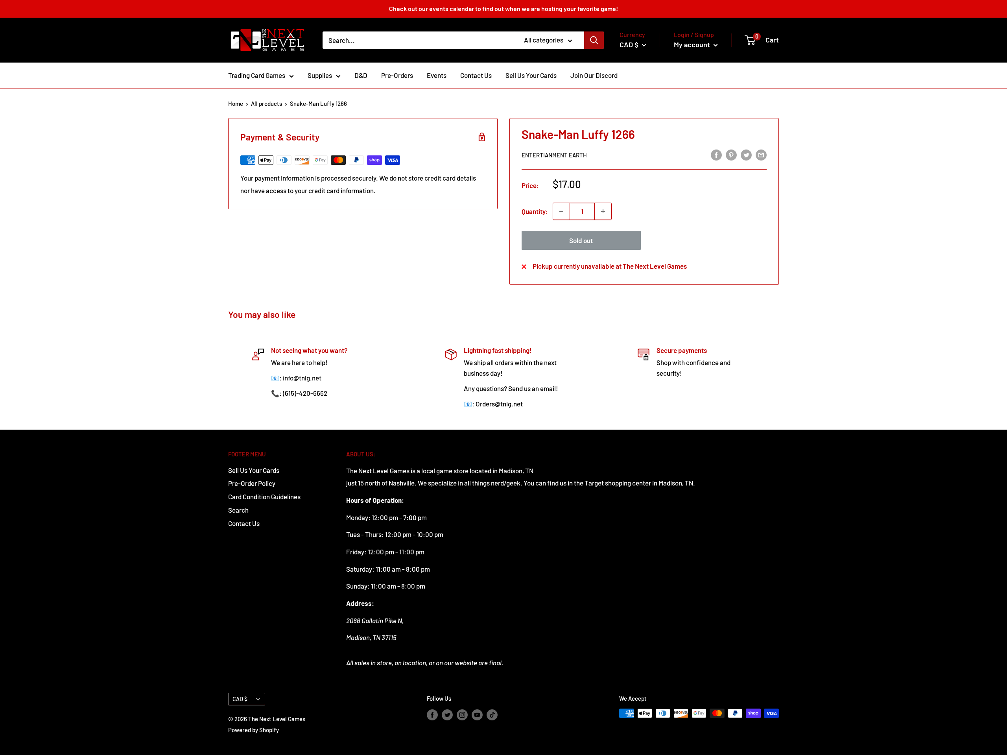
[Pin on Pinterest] (731, 154)
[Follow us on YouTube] (477, 714)
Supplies (320, 75)
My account (693, 44)
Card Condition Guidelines (264, 496)
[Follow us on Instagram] (462, 714)
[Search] (594, 40)
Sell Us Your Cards (531, 75)
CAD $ (239, 699)
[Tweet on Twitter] (746, 154)
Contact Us (476, 75)
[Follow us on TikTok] (492, 714)
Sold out (581, 240)
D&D (360, 75)
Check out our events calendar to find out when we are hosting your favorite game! (503, 8)
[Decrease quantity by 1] (561, 211)
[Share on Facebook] (716, 154)
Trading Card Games (256, 75)
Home (235, 103)
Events (436, 75)
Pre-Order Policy (251, 483)
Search (238, 510)
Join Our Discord (594, 75)
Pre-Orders (397, 75)
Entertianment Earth (554, 155)
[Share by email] (761, 154)
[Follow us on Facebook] (432, 714)
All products (266, 103)
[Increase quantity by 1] (603, 211)
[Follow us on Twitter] (447, 714)
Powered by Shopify (253, 729)
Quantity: (535, 211)
